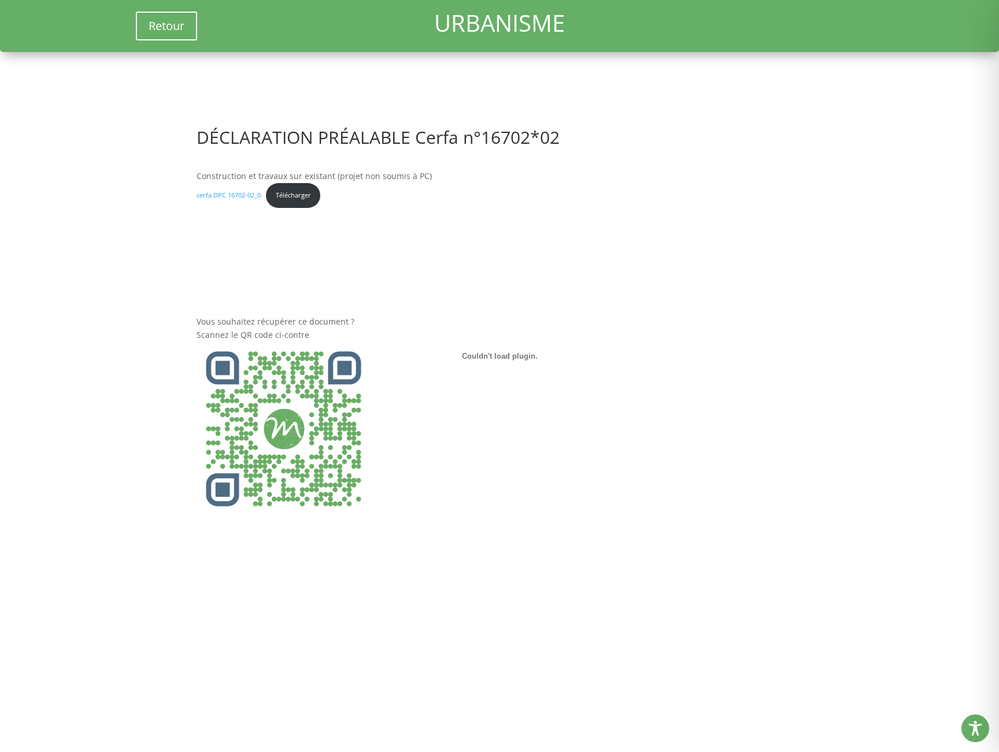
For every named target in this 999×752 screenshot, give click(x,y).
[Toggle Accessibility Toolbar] (975, 728)
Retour (166, 25)
